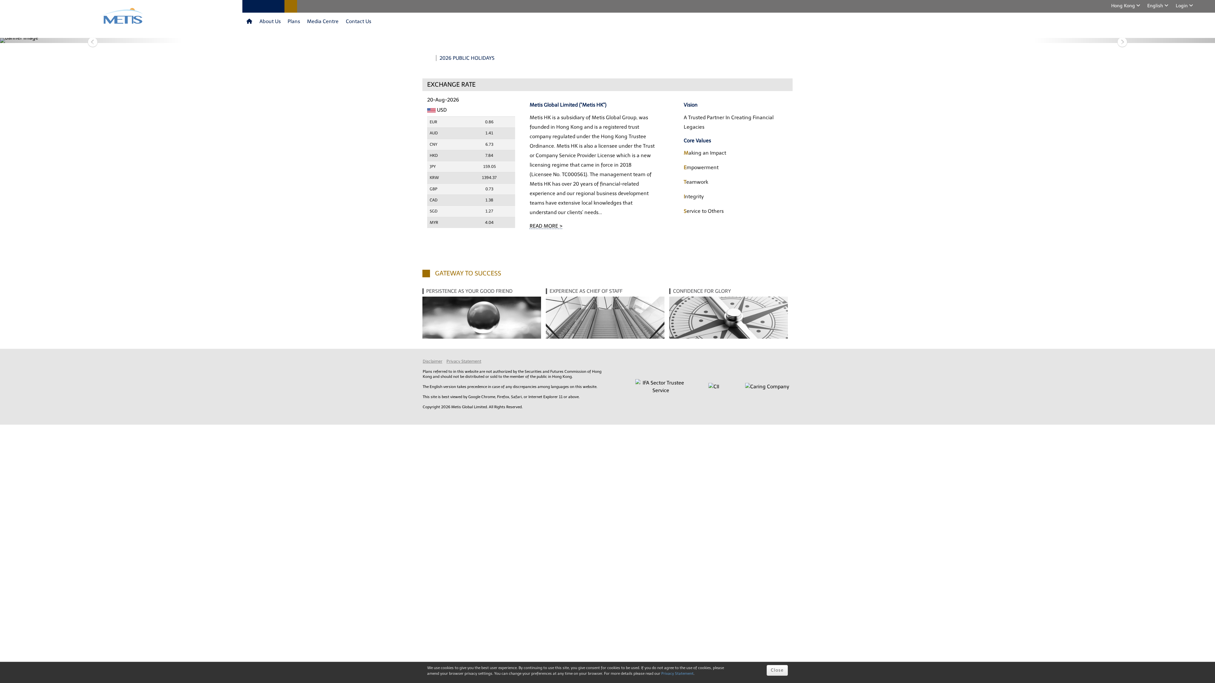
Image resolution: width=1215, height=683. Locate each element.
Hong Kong (1123, 6)
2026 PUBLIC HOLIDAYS (467, 58)
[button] (91, 40)
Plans (294, 21)
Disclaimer (432, 361)
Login (1182, 6)
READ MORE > (546, 226)
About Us (270, 21)
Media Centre (323, 21)
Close (777, 670)
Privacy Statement (463, 361)
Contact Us (358, 21)
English (1155, 6)
